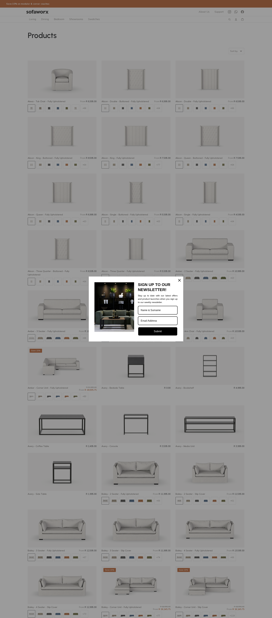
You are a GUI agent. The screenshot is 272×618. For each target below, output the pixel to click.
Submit (158, 331)
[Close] (179, 280)
